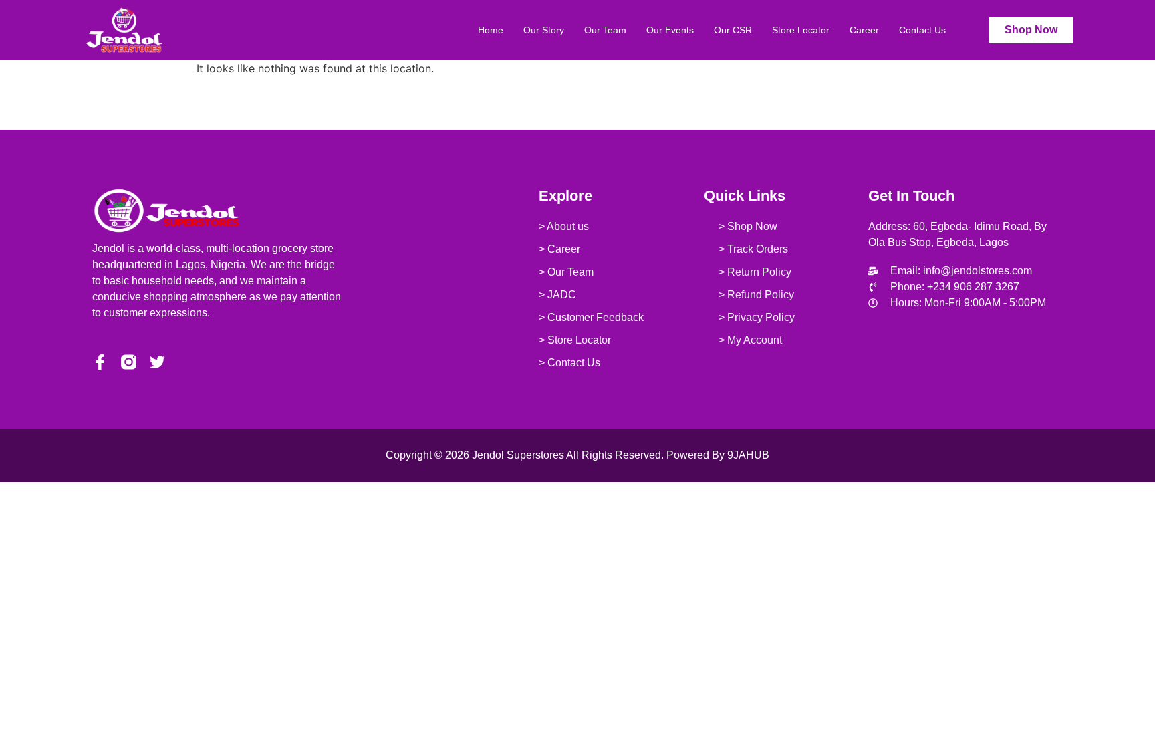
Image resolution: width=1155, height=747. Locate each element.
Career (864, 30)
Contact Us (922, 30)
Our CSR (733, 30)
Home (490, 30)
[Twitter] (157, 362)
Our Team (605, 30)
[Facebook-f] (100, 362)
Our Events (670, 30)
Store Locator (800, 30)
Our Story (543, 30)
